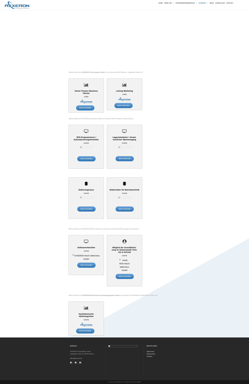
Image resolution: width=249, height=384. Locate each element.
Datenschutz (151, 354)
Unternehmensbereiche (185, 3)
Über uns (168, 3)
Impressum (151, 351)
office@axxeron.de (76, 358)
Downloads (220, 3)
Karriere (202, 3)
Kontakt (229, 3)
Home (161, 3)
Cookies (149, 356)
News (212, 3)
